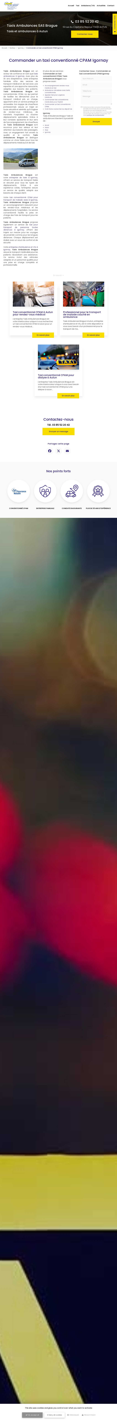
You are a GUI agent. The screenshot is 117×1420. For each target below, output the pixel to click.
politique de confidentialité (95, 115)
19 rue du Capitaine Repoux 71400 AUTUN (85, 27)
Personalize (74, 1415)
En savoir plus (43, 335)
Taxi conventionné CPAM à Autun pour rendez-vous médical (33, 313)
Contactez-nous (85, 34)
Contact (110, 6)
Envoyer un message (58, 431)
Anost (47, 125)
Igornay (21, 48)
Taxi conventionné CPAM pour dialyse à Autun (56, 376)
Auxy (46, 130)
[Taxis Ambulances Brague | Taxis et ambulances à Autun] (11, 5)
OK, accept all (33, 1415)
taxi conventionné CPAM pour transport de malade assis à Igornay (20, 198)
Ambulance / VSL (88, 6)
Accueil (71, 6)
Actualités (101, 6)
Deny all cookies (55, 1415)
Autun (47, 127)
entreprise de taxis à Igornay (23, 177)
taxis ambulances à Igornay (20, 75)
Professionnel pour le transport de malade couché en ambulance (82, 314)
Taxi (77, 6)
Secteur (12, 48)
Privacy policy (90, 1415)
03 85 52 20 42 (87, 21)
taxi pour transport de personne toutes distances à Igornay (20, 227)
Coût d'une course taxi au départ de (58, 109)
